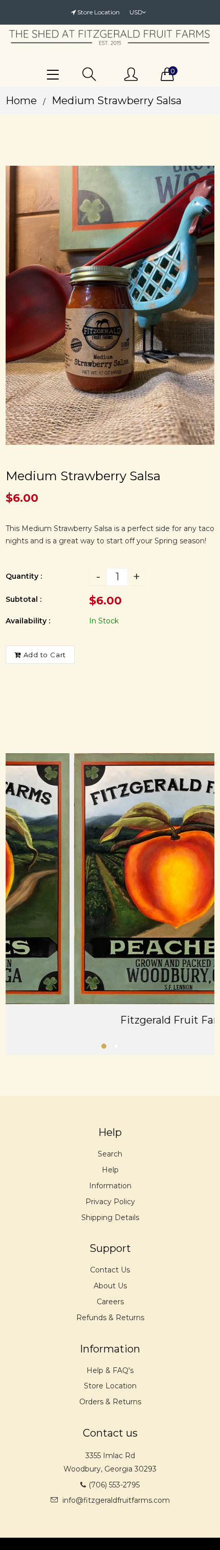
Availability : (28, 620)
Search (110, 1154)
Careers (110, 1301)
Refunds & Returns (110, 1317)
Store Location (98, 12)
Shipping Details (110, 1217)
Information (110, 1185)
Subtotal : (23, 599)
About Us (110, 1285)
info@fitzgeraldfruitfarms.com (116, 1500)
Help (110, 1169)
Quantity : (24, 576)
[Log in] (131, 75)
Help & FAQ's (110, 1370)
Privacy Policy (110, 1201)
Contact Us (110, 1269)
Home (21, 100)
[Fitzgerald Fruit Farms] (110, 878)
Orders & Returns (110, 1401)
